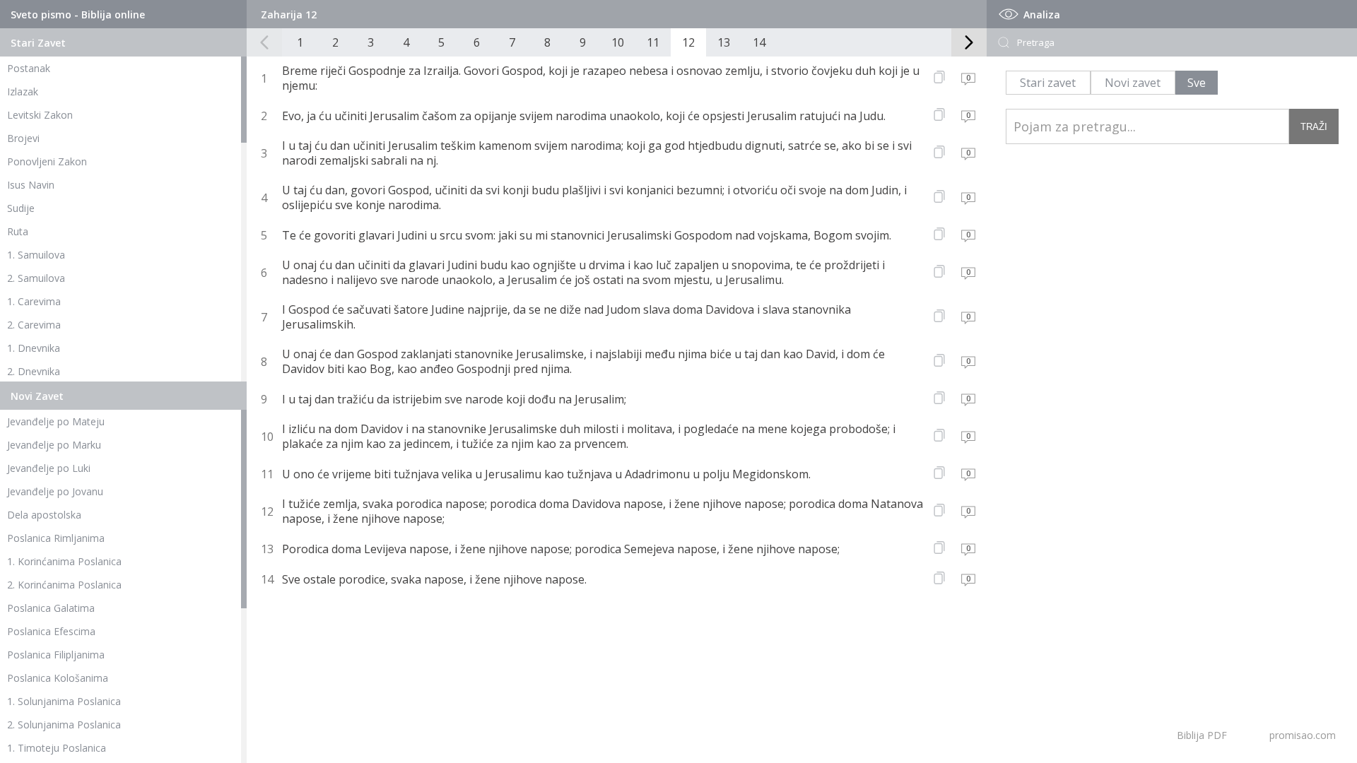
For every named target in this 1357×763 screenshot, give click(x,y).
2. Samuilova (36, 278)
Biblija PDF (1202, 735)
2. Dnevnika (33, 371)
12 (688, 42)
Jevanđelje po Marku (54, 444)
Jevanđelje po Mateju (56, 421)
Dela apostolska (44, 514)
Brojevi (23, 138)
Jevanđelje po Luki (48, 468)
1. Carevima (34, 301)
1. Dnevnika (33, 348)
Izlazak (22, 91)
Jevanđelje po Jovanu (55, 491)
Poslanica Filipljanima (56, 654)
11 (653, 42)
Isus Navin (30, 184)
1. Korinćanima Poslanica (64, 561)
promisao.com (1302, 735)
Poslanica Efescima (51, 631)
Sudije (21, 208)
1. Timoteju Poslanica (56, 748)
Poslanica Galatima (51, 608)
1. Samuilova (36, 254)
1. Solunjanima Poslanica (64, 701)
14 (759, 42)
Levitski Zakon (40, 115)
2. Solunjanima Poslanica (64, 724)
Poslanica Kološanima (57, 678)
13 (723, 42)
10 (617, 42)
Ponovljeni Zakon (47, 161)
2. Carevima (34, 324)
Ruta (17, 231)
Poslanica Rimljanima (56, 538)
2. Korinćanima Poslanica (64, 584)
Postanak (28, 68)
